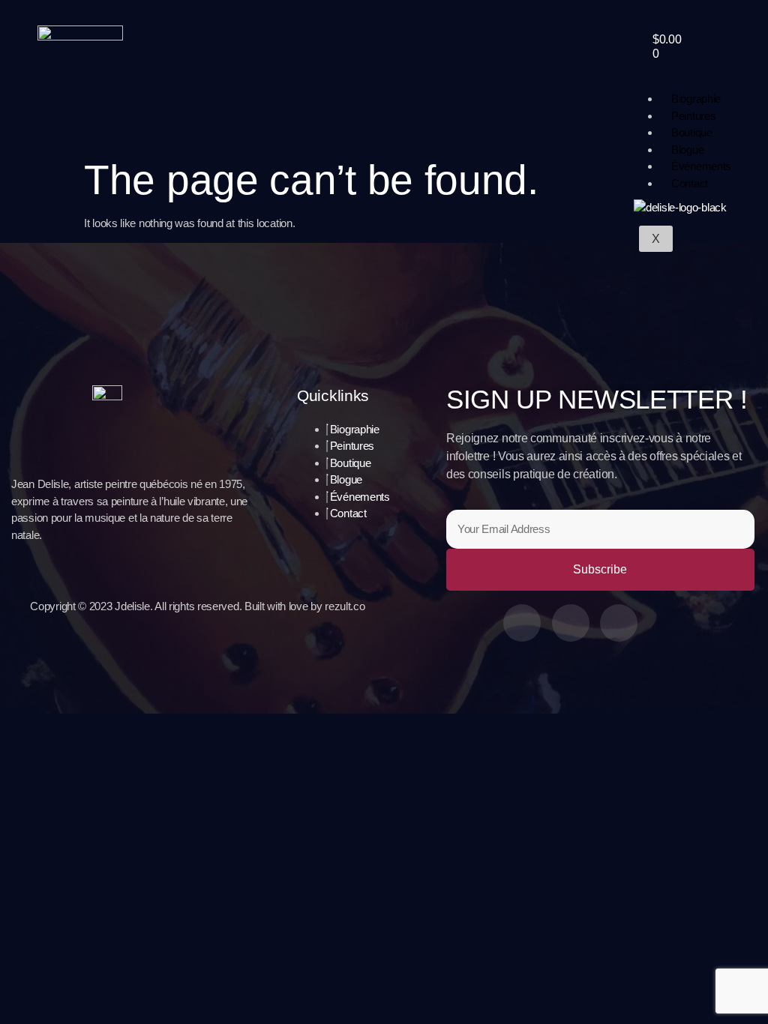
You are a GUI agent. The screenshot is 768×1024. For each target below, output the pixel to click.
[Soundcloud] (619, 623)
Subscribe (600, 569)
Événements (701, 166)
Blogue (687, 149)
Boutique (691, 132)
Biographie (696, 98)
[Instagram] (571, 623)
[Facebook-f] (522, 623)
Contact (689, 183)
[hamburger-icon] (740, 85)
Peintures (693, 115)
